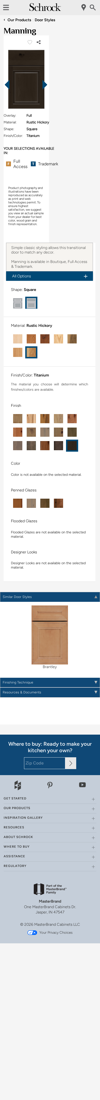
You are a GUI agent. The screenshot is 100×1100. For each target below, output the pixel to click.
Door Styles (45, 20)
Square (25, 289)
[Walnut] (67, 334)
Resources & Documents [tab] (22, 678)
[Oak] (54, 334)
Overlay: (10, 115)
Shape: (9, 129)
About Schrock (18, 822)
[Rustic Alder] (40, 334)
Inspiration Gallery (23, 803)
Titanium (36, 365)
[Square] (26, 303)
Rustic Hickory (34, 320)
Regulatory (15, 851)
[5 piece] (13, 303)
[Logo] (45, 9)
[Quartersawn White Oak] (81, 334)
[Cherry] (26, 334)
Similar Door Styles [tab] (17, 582)
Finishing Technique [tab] (18, 668)
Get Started (15, 784)
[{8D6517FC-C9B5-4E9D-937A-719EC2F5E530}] (26, 80)
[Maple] (13, 334)
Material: (10, 122)
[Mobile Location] (84, 8)
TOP (92, 1097)
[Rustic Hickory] (13, 348)
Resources (14, 813)
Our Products (17, 20)
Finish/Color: (13, 136)
